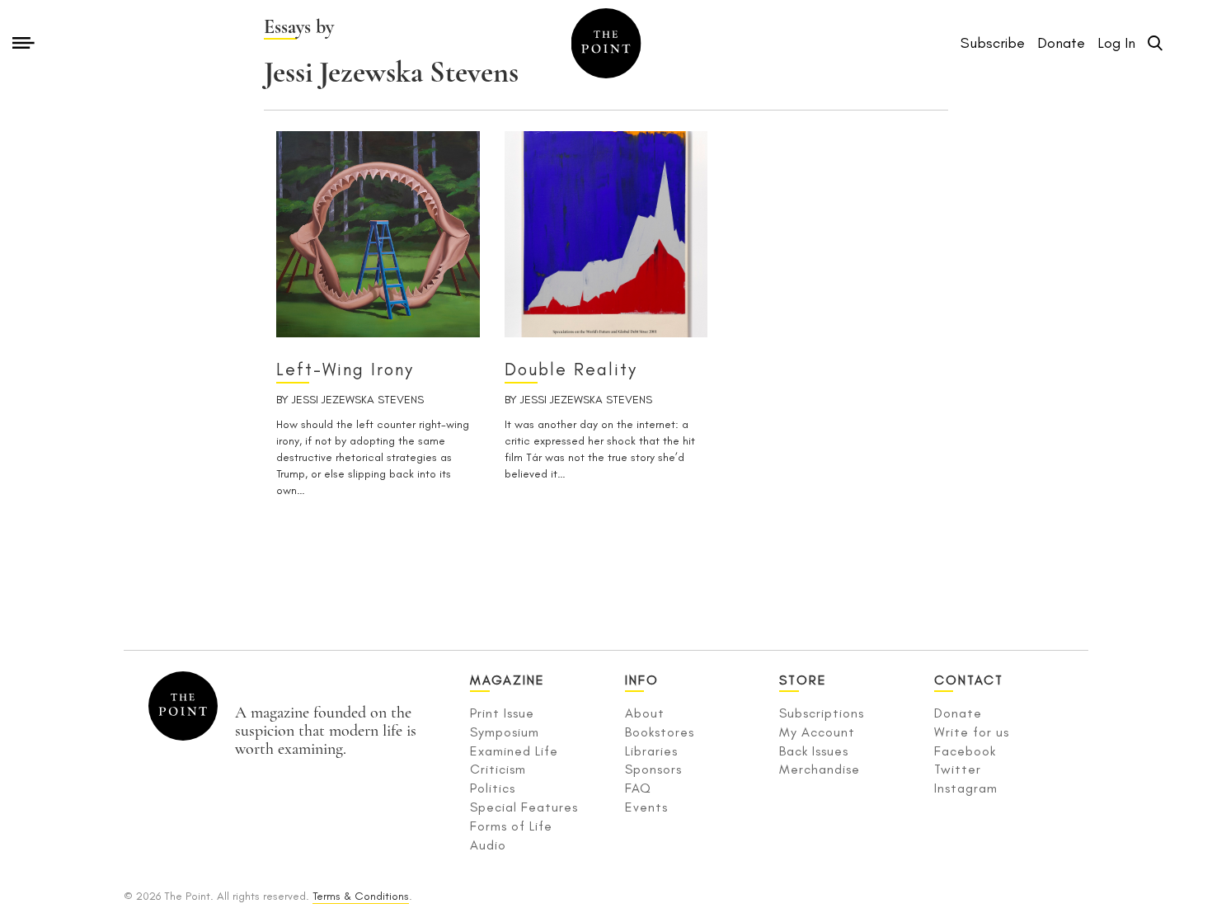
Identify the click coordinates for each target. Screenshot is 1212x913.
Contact (968, 680)
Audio (488, 845)
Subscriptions (821, 713)
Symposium (504, 732)
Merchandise (819, 769)
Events (646, 807)
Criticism (498, 769)
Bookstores (659, 732)
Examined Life (514, 751)
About (645, 713)
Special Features (524, 807)
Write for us (971, 732)
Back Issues (813, 751)
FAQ (638, 788)
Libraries (651, 751)
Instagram (966, 788)
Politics (492, 788)
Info (642, 680)
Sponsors (653, 769)
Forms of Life (511, 826)
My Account (817, 732)
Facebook (965, 751)
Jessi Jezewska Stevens (358, 400)
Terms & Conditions (360, 896)
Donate (958, 713)
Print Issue (502, 713)
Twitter (957, 769)
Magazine (507, 680)
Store (803, 680)
